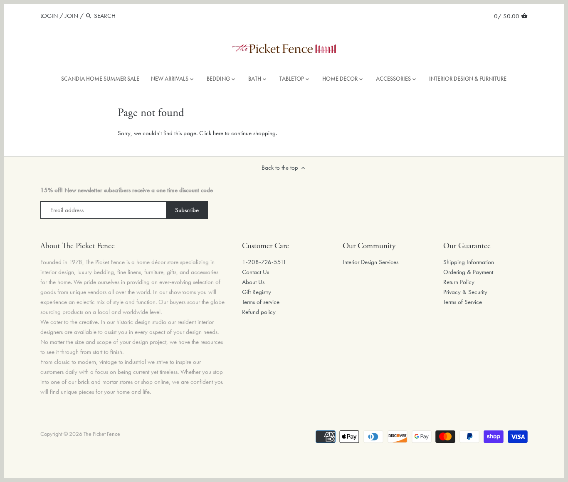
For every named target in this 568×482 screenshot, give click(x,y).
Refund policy (259, 312)
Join (71, 16)
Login (49, 16)
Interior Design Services (370, 262)
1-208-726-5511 (264, 262)
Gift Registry (256, 292)
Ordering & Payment (468, 272)
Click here (211, 133)
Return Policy (458, 282)
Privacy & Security (465, 292)
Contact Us (255, 272)
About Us (253, 282)
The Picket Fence (102, 434)
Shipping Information (468, 262)
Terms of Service (462, 302)
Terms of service (260, 302)
